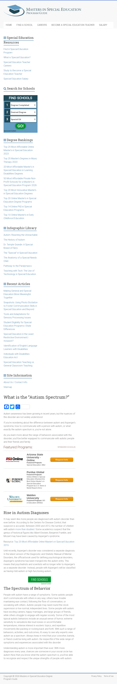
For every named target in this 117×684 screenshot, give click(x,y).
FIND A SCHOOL (25, 25)
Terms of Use (108, 676)
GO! (20, 126)
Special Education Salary (16, 78)
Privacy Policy (96, 676)
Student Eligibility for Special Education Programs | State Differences (18, 326)
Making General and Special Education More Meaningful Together (17, 294)
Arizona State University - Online (35, 457)
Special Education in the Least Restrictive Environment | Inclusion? (19, 337)
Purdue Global (35, 472)
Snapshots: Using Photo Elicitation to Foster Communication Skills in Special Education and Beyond (21, 306)
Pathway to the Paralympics (18, 266)
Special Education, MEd (36, 465)
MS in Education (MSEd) (36, 502)
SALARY (103, 25)
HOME (9, 25)
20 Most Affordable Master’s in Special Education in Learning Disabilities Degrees (19, 170)
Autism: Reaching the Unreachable (21, 235)
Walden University (33, 497)
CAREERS (42, 25)
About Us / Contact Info (15, 382)
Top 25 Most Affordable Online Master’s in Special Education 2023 (19, 150)
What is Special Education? (17, 57)
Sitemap (8, 387)
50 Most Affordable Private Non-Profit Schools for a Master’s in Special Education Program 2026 (20, 182)
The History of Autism (14, 239)
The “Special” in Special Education (20, 252)
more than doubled (24, 529)
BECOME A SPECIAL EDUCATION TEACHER (73, 25)
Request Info (62, 460)
